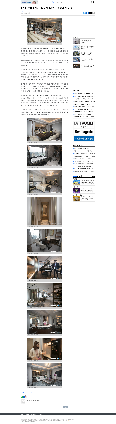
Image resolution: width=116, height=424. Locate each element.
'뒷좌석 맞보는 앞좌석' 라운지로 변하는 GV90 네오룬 (86, 111)
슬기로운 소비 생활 (77, 195)
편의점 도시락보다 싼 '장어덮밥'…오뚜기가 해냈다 (91, 198)
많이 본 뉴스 (76, 90)
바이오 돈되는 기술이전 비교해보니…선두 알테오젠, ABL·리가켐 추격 (90, 96)
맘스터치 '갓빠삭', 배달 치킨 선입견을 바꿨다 (90, 197)
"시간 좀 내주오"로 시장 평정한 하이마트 (89, 190)
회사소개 (22, 414)
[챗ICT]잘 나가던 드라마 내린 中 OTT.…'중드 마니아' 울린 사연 (88, 114)
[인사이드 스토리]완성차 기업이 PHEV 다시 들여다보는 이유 (88, 94)
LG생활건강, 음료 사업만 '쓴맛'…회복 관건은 (84, 156)
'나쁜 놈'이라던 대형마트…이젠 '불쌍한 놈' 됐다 (91, 182)
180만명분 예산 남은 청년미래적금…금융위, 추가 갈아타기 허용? (89, 99)
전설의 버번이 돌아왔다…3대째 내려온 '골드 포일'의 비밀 (87, 166)
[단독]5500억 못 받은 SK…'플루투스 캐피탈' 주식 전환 (86, 104)
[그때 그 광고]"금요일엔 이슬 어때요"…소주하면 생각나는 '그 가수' (89, 158)
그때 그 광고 (76, 187)
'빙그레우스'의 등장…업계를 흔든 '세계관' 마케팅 (91, 192)
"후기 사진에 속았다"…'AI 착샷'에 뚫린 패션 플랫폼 (86, 151)
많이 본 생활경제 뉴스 (78, 145)
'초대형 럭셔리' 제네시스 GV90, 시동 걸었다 (84, 117)
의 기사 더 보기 (26, 392)
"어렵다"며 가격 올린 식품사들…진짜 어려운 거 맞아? (92, 181)
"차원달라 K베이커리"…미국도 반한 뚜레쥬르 (84, 161)
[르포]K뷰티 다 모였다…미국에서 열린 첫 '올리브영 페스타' (87, 153)
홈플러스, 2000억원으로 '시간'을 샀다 (89, 184)
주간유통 (75, 179)
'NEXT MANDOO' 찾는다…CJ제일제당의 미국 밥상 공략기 (87, 164)
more (93, 176)
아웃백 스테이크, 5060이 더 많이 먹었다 (83, 109)
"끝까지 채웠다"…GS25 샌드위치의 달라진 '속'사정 (92, 200)
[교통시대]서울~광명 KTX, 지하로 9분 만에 (84, 106)
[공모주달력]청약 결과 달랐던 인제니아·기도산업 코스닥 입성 (88, 101)
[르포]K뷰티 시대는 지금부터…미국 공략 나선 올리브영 (86, 171)
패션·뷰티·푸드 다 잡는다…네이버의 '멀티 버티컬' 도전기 (87, 169)
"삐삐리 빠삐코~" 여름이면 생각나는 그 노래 (90, 189)
